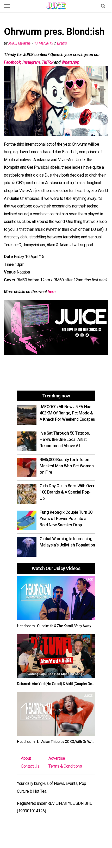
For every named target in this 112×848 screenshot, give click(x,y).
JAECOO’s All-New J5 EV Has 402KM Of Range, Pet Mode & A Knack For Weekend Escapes (67, 413)
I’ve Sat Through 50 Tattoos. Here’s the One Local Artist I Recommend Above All (65, 439)
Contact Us (30, 766)
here (51, 291)
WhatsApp (70, 62)
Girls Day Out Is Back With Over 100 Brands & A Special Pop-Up (67, 492)
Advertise (56, 758)
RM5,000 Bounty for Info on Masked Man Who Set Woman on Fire (67, 466)
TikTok (47, 62)
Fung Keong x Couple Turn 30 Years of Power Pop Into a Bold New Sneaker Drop (66, 518)
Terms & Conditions (65, 766)
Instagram (31, 62)
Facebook (12, 62)
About (26, 758)
